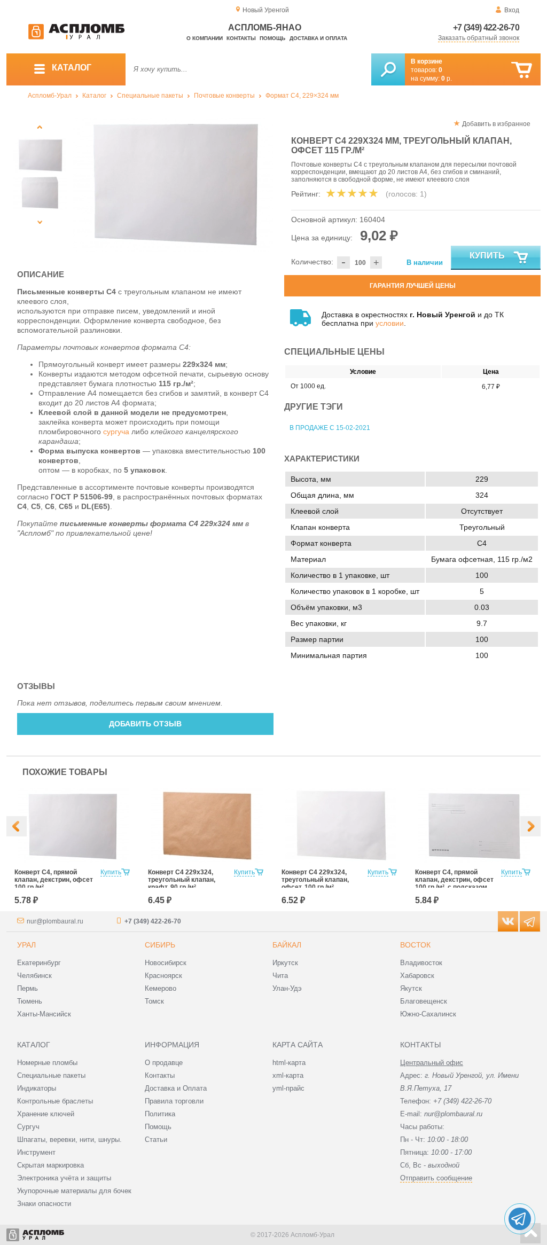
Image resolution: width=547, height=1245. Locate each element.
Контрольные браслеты (55, 1101)
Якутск (411, 988)
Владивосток (421, 963)
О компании (204, 38)
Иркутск (285, 963)
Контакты (241, 38)
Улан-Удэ (287, 988)
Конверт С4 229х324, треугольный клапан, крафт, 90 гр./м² (181, 879)
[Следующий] (40, 222)
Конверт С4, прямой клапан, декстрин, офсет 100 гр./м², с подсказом (454, 879)
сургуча (116, 431)
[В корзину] (521, 70)
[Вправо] (530, 826)
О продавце (164, 1063)
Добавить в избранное (496, 124)
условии (390, 323)
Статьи (156, 1140)
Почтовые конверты (224, 95)
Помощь (272, 38)
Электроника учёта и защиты (64, 1178)
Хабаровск (417, 976)
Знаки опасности (44, 1204)
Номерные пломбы (47, 1063)
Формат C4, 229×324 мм (302, 95)
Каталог (94, 95)
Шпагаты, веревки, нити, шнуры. (69, 1140)
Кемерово (160, 988)
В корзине (426, 61)
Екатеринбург (39, 963)
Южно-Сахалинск (428, 1014)
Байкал (286, 945)
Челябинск (34, 976)
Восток (415, 945)
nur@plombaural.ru (55, 921)
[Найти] (388, 69)
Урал (26, 945)
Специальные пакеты (150, 95)
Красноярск (163, 976)
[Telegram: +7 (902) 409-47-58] (519, 1218)
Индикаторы (36, 1088)
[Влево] (16, 826)
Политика (160, 1114)
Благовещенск (423, 1001)
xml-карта (287, 1075)
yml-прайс (288, 1088)
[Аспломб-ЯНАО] (76, 37)
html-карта (289, 1063)
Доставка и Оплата (176, 1088)
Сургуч (28, 1127)
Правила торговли (174, 1101)
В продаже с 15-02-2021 (330, 428)
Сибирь (160, 945)
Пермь (27, 988)
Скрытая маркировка (50, 1165)
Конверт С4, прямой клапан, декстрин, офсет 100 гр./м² (53, 879)
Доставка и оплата (318, 38)
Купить (487, 255)
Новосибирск (165, 963)
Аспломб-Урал (50, 95)
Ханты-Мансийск (44, 1014)
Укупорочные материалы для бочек (74, 1191)
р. (446, 78)
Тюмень (29, 1001)
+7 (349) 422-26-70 (486, 27)
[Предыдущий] (40, 126)
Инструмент (36, 1152)
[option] (173, 185)
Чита (280, 976)
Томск (154, 1001)
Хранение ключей (45, 1114)
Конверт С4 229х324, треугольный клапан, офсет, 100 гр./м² (315, 879)
